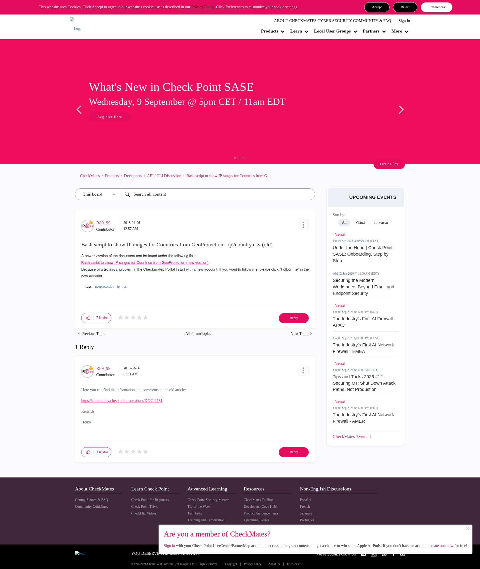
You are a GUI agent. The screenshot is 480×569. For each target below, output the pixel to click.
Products (269, 31)
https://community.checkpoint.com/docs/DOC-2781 (121, 400)
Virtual (339, 234)
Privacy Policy (202, 7)
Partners (371, 31)
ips (124, 286)
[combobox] (218, 194)
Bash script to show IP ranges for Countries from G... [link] (228, 176)
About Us (274, 564)
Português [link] (307, 520)
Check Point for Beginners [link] (150, 500)
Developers (133, 176)
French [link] (305, 506)
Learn (296, 31)
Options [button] (308, 175)
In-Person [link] (381, 222)
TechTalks (195, 513)
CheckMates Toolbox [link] (259, 500)
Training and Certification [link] (206, 520)
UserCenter (293, 564)
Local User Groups (332, 31)
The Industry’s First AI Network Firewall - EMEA (363, 348)
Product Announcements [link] (261, 513)
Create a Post (389, 164)
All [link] (344, 222)
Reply (294, 318)
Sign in (169, 545)
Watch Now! (145, 117)
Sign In (404, 21)
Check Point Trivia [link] (144, 506)
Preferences (436, 7)
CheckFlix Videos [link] (143, 513)
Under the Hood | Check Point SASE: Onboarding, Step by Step (362, 254)
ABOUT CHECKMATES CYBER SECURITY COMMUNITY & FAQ (332, 21)
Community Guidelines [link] (91, 506)
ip (118, 286)
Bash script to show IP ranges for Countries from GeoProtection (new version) (144, 262)
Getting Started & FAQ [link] (91, 500)
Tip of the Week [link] (199, 506)
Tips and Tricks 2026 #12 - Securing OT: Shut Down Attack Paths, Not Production (364, 383)
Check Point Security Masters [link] (208, 500)
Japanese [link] (306, 513)
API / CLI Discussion (164, 176)
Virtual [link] (360, 222)
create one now (442, 545)
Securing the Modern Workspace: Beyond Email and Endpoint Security (363, 287)
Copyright (231, 564)
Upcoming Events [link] (256, 520)
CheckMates (90, 176)
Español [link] (305, 500)
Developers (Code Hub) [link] (260, 506)
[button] (377, 7)
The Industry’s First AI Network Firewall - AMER (363, 418)
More (397, 31)
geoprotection (104, 286)
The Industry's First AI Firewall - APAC (364, 322)
